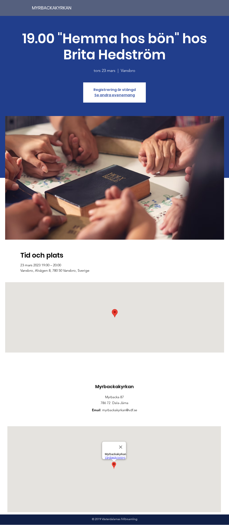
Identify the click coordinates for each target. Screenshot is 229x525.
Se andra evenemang (114, 95)
